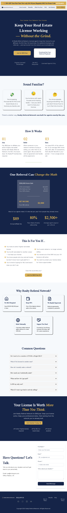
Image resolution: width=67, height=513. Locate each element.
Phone (40, 461)
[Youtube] (31, 501)
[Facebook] (18, 501)
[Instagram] (22, 501)
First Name (41, 446)
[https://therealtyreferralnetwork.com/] (7, 7)
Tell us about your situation (45, 468)
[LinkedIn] (27, 501)
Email (39, 454)
